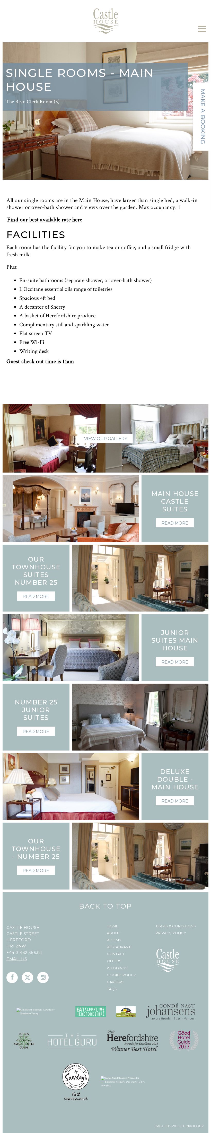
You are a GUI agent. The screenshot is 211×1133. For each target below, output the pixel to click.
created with (167, 1126)
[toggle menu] (202, 28)
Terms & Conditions (176, 926)
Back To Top (105, 906)
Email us (16, 958)
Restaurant (118, 947)
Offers (114, 961)
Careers (115, 982)
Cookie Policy (121, 975)
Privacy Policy (171, 933)
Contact (116, 954)
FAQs (112, 989)
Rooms (114, 940)
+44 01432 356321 (24, 952)
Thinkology (192, 1126)
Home (112, 926)
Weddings (117, 968)
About (113, 933)
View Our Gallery (105, 438)
